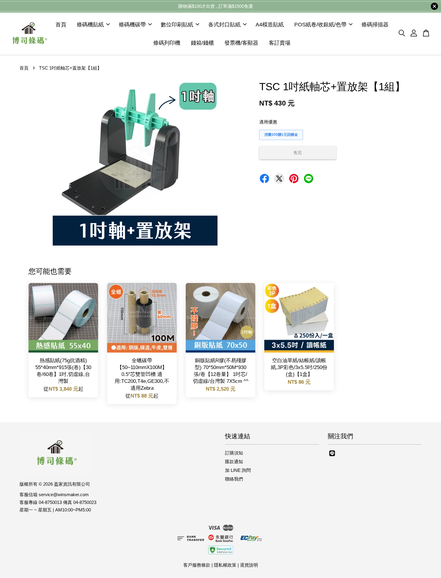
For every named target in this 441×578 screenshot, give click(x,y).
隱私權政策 (225, 565)
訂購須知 (234, 452)
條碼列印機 (166, 43)
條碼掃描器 (375, 25)
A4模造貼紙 (270, 25)
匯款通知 (234, 461)
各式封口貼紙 (224, 25)
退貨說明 (249, 565)
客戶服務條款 (196, 565)
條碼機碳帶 (132, 25)
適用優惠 (268, 121)
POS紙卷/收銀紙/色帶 (320, 25)
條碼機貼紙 (90, 25)
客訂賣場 (279, 43)
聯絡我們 (234, 478)
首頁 (61, 25)
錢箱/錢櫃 (202, 43)
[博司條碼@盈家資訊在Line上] (332, 455)
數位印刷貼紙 (177, 25)
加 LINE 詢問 (238, 470)
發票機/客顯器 (241, 43)
